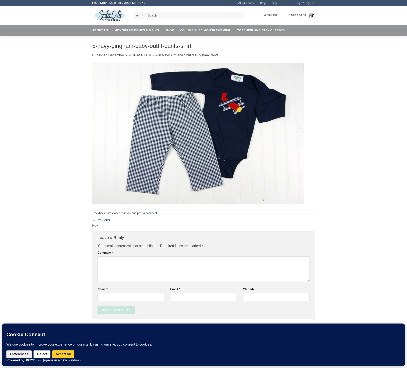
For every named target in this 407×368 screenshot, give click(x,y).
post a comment (147, 213)
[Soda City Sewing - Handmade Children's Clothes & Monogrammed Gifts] (109, 15)
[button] (305, 3)
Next (97, 225)
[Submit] (240, 15)
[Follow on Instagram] (285, 3)
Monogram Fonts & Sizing (136, 30)
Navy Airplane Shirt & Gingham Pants (190, 55)
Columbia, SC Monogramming (205, 30)
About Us (100, 30)
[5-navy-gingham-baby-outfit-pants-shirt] (198, 133)
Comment (105, 252)
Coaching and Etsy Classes (260, 30)
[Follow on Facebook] (281, 3)
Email (175, 289)
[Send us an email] (289, 3)
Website (249, 289)
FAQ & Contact (246, 3)
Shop (273, 3)
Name (102, 289)
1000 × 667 (149, 55)
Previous (101, 220)
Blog (263, 3)
